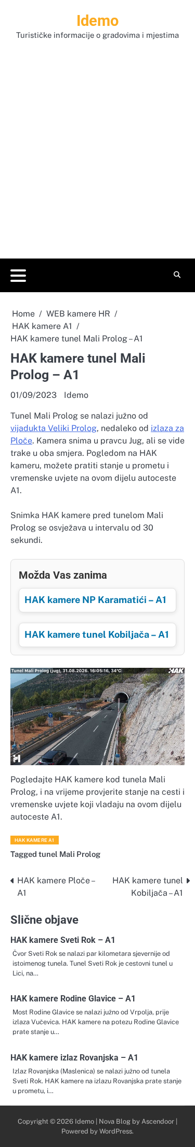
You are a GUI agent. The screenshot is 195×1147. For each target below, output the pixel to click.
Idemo (97, 21)
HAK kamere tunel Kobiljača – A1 (96, 634)
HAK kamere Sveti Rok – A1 (62, 940)
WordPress (115, 1131)
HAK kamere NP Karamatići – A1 (95, 599)
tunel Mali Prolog (69, 854)
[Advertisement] (97, 144)
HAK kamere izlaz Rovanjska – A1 (74, 1058)
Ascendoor (157, 1121)
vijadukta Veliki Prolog (53, 428)
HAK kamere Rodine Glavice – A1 (73, 998)
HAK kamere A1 (35, 840)
